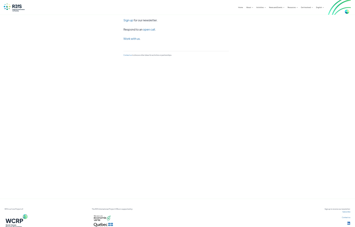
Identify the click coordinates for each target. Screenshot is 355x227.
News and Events (275, 7)
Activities (260, 7)
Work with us (131, 38)
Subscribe (346, 212)
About (248, 7)
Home (240, 7)
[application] (252, 7)
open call (149, 29)
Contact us (127, 55)
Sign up (128, 20)
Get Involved (306, 7)
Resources (292, 7)
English (319, 7)
